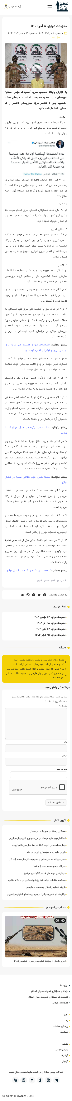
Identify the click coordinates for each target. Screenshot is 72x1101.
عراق (39, 580)
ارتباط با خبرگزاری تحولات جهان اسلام (49, 991)
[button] (49, 7)
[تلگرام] (56, 1080)
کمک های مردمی (60, 1002)
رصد (66, 1020)
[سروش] (40, 1080)
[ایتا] (48, 1080)
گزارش (65, 1061)
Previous (63, 920)
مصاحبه (64, 1032)
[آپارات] (15, 1080)
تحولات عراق (49, 580)
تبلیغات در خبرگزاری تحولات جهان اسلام (48, 997)
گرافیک (64, 1055)
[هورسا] (32, 1080)
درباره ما (64, 985)
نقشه (65, 1044)
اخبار (66, 1014)
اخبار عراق (61, 580)
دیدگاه (63, 705)
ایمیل (64, 755)
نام (65, 742)
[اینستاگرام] (23, 1080)
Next (57, 920)
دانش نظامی (61, 1049)
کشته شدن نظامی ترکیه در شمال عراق (28, 570)
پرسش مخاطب (60, 1026)
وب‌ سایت (62, 769)
